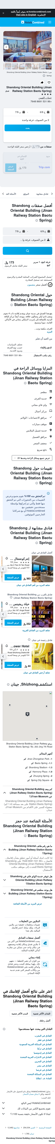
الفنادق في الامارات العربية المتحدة (36, 1056)
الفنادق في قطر (44, 1039)
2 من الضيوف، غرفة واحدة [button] (35, 120)
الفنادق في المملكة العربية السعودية (35, 1044)
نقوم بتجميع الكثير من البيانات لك (33, 1108)
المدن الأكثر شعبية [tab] (20, 1013)
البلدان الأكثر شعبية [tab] (41, 1013)
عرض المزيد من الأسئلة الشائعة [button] (27, 903)
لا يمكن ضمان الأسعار (31, 1094)
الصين (33, 1127)
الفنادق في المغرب (43, 1035)
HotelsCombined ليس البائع (35, 1103)
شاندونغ (17, 1127)
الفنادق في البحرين (43, 1061)
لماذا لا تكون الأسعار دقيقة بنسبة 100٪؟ (30, 1114)
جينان (32, 1133)
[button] (3, 13)
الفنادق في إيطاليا (44, 1078)
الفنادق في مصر (44, 1065)
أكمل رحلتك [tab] (44, 1020)
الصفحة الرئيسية (45, 1127)
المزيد (49, 331)
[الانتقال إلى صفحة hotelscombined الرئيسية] (33, 22)
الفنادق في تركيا (44, 1048)
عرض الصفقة (13, 577)
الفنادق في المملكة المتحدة (39, 1074)
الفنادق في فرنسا (44, 1069)
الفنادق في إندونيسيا (43, 1052)
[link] (33, 585)
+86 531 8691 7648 (41, 101)
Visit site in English (26, 14)
